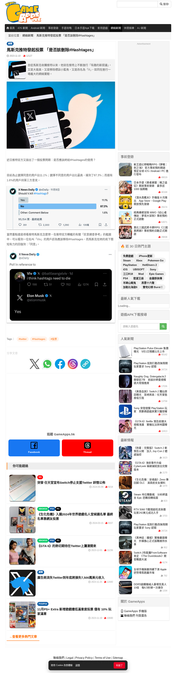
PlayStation (130, 264)
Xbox (139, 260)
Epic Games (156, 273)
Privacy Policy (84, 657)
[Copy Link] (85, 363)
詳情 (77, 665)
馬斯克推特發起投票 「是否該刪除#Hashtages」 (66, 35)
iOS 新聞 (23, 28)
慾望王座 (138, 278)
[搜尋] (163, 326)
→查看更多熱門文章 (23, 636)
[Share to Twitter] (34, 363)
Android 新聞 (38, 28)
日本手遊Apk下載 (85, 28)
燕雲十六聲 (147, 282)
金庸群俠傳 (155, 278)
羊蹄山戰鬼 (130, 282)
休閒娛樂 (129, 28)
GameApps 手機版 (135, 611)
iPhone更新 (145, 256)
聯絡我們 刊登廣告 (135, 615)
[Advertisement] (61, 402)
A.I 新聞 (141, 28)
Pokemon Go (155, 260)
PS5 (52, 509)
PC (58, 509)
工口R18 (128, 273)
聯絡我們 (58, 657)
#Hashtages (38, 339)
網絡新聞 (116, 28)
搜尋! (165, 4)
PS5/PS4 (43, 604)
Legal (69, 657)
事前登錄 (53, 28)
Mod (141, 273)
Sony (153, 269)
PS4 (126, 278)
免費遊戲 (128, 256)
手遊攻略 (66, 28)
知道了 (119, 665)
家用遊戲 (102, 28)
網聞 (10, 44)
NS (40, 477)
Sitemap (118, 657)
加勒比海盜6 (130, 287)
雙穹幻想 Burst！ (153, 287)
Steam (127, 260)
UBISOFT (139, 269)
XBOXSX (43, 509)
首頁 (12, 28)
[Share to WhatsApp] (47, 363)
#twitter (23, 339)
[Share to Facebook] (60, 363)
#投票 (54, 339)
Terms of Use (103, 657)
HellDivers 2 (149, 264)
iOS (125, 269)
